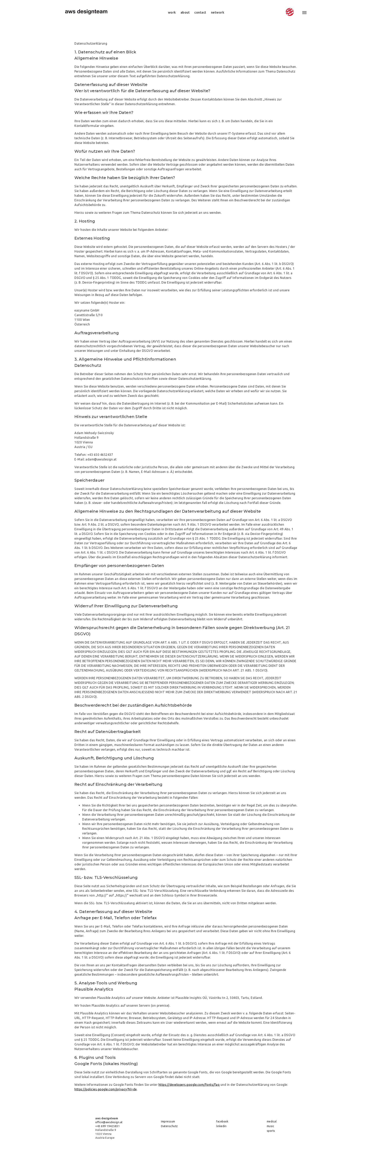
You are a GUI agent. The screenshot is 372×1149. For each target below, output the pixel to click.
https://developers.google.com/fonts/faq (189, 1084)
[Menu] (302, 12)
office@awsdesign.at (109, 1122)
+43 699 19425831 (107, 1126)
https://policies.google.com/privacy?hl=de (105, 1089)
